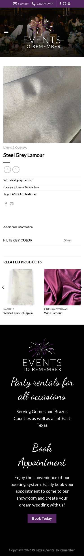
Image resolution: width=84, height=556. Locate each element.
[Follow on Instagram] (64, 3)
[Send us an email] (69, 3)
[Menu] (6, 32)
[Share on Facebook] (6, 204)
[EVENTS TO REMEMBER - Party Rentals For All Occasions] (42, 32)
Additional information (18, 227)
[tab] (42, 226)
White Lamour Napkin (18, 313)
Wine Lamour (53, 313)
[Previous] (3, 296)
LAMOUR (17, 194)
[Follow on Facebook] (60, 3)
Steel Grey (30, 194)
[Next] (81, 296)
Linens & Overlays (15, 147)
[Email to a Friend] (11, 204)
